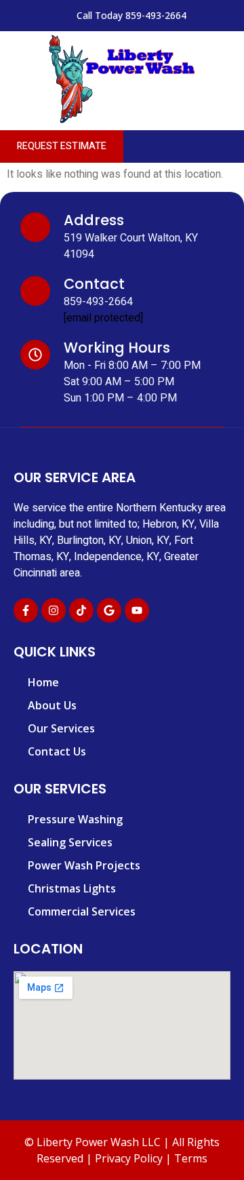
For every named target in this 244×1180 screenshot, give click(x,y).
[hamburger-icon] (228, 146)
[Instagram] (53, 610)
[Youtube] (137, 610)
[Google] (109, 610)
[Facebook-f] (26, 610)
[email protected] (103, 318)
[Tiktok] (81, 610)
